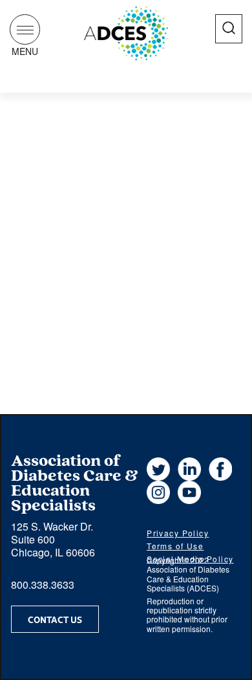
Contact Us (55, 619)
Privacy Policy (178, 532)
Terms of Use (175, 545)
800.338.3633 (42, 584)
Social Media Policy (190, 558)
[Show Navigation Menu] (25, 29)
